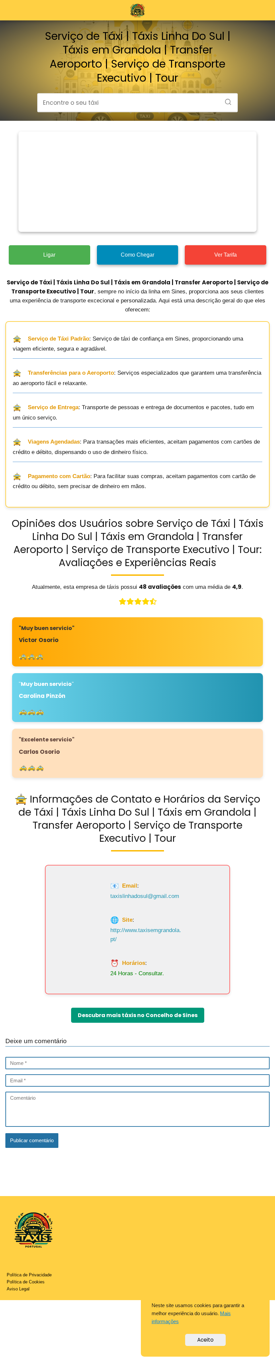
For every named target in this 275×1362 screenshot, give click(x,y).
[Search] (225, 99)
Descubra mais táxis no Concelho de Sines (138, 1015)
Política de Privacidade (29, 1274)
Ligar (49, 255)
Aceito (205, 1339)
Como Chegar (137, 255)
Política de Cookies (26, 1281)
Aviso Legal (18, 1288)
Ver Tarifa (225, 255)
